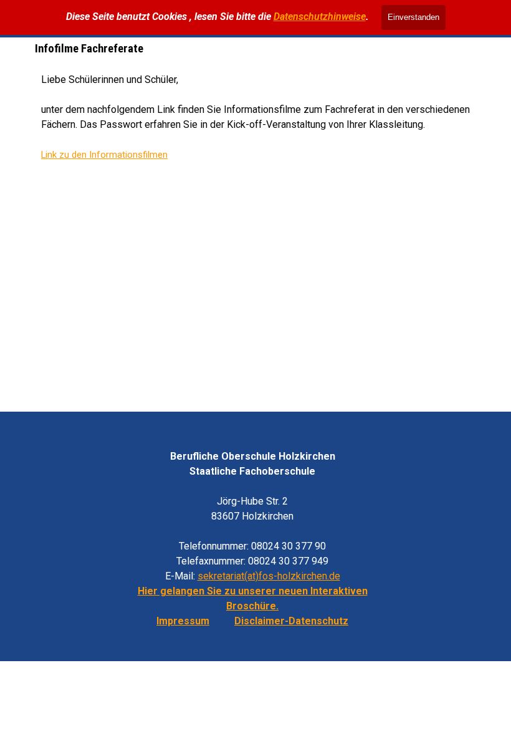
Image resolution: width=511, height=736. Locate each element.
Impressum (182, 621)
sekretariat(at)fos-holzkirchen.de (269, 576)
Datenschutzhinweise (320, 16)
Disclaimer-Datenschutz (291, 621)
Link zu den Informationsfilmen (104, 154)
